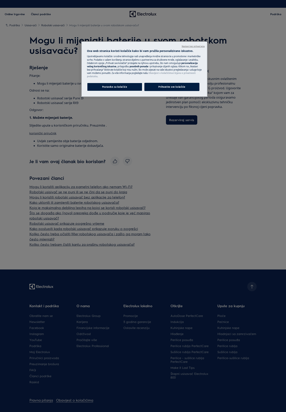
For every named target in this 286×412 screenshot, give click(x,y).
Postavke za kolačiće (114, 86)
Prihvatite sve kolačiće (171, 86)
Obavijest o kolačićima (160, 73)
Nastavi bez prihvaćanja (193, 46)
